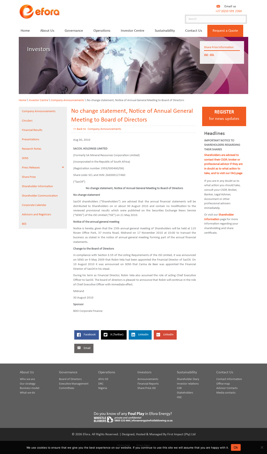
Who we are (27, 379)
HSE (179, 397)
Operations (106, 372)
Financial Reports (148, 383)
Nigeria (102, 388)
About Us (27, 372)
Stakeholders (185, 392)
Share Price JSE (146, 388)
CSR (179, 388)
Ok (236, 447)
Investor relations (188, 383)
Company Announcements (67, 100)
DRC (100, 383)
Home (22, 100)
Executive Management (73, 383)
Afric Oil (103, 379)
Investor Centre (38, 100)
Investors (144, 372)
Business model (29, 388)
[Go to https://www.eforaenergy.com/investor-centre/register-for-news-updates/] (224, 116)
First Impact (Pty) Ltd (181, 434)
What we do (27, 392)
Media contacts (226, 392)
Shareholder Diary (188, 379)
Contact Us (224, 372)
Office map (223, 383)
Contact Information (229, 379)
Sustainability (187, 372)
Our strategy (27, 383)
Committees (66, 388)
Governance (68, 372)
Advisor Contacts (227, 388)
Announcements (147, 379)
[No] (262, 447)
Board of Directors (70, 379)
